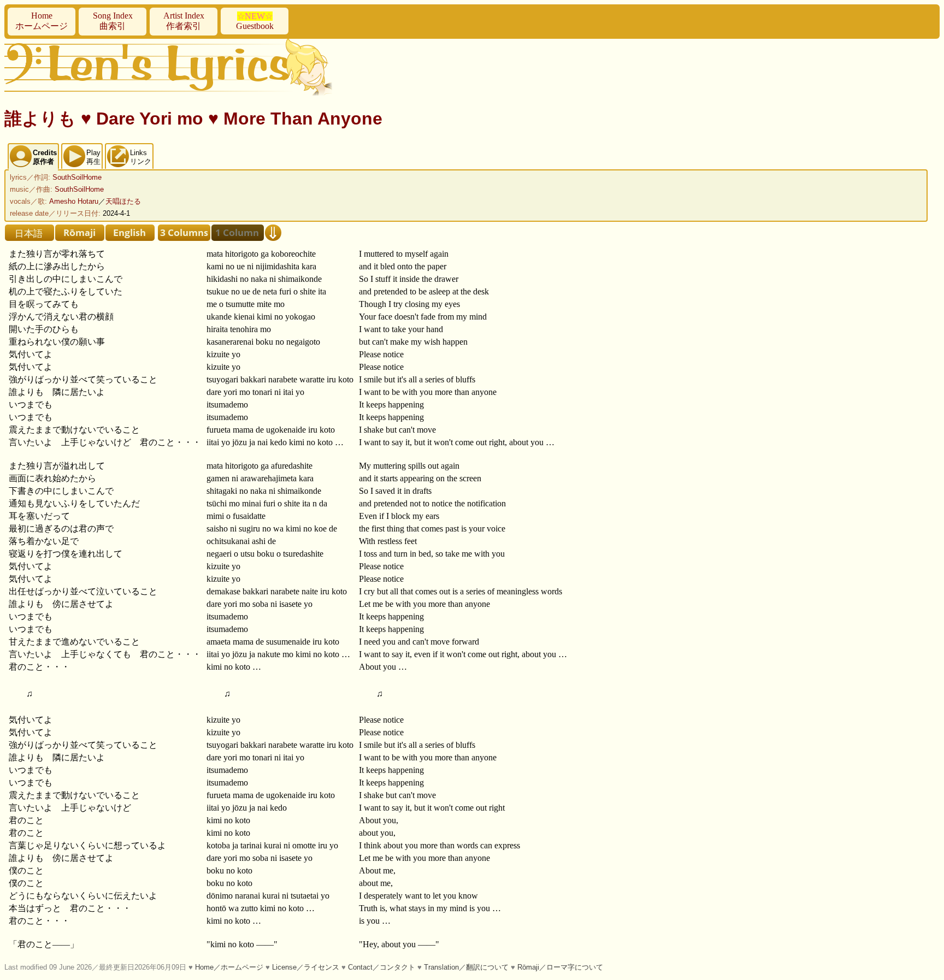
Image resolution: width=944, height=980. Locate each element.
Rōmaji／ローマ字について (560, 967)
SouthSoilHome (77, 177)
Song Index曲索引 (113, 21)
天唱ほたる (123, 201)
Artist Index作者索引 (183, 21)
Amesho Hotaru (73, 201)
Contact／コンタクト (381, 967)
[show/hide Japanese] (29, 232)
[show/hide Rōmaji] (80, 232)
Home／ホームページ (229, 967)
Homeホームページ (41, 21)
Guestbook (255, 21)
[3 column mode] (184, 232)
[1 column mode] (237, 232)
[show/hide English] (130, 232)
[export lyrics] (273, 232)
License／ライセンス (305, 967)
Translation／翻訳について (466, 967)
